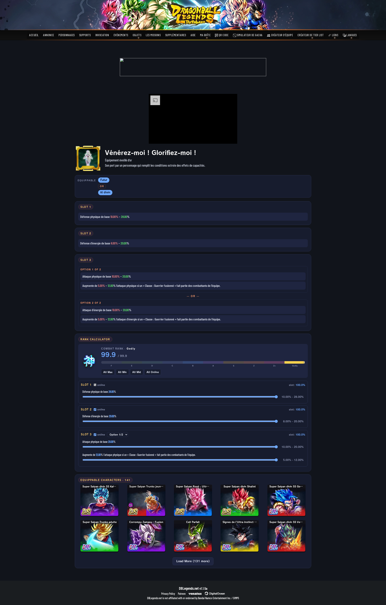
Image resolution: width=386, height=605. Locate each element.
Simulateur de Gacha (249, 35)
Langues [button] (351, 35)
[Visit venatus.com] (229, 137)
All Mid (136, 372)
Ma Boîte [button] (205, 35)
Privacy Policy (168, 593)
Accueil (34, 35)
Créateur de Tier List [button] (311, 35)
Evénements (121, 35)
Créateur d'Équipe (281, 35)
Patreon (182, 593)
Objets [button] (137, 35)
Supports (85, 35)
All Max (107, 372)
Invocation (102, 35)
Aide (193, 35)
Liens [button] (334, 35)
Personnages (67, 35)
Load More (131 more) (193, 561)
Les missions (153, 35)
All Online (153, 372)
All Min (122, 372)
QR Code (223, 35)
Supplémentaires (175, 35)
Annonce (48, 35)
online (101, 385)
